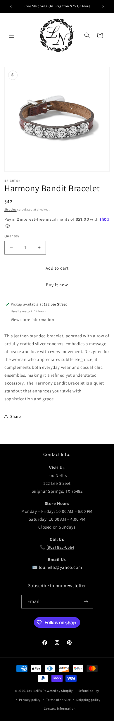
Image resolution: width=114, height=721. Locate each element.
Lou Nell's (34, 691)
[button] (11, 35)
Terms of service (58, 700)
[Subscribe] (86, 601)
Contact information (59, 708)
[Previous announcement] (10, 6)
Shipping (10, 209)
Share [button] (15, 416)
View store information (32, 319)
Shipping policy (88, 700)
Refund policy (88, 691)
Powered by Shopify (58, 691)
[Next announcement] (103, 6)
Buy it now (57, 284)
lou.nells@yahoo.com (60, 567)
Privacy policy (30, 700)
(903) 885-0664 (60, 547)
